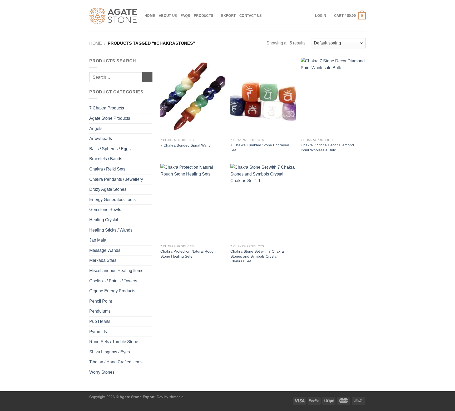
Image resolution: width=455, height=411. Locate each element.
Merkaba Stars (102, 260)
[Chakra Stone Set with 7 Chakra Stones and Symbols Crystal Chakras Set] (262, 203)
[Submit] (147, 77)
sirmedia (176, 397)
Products (203, 16)
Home (150, 16)
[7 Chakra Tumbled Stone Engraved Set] (262, 97)
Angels (95, 128)
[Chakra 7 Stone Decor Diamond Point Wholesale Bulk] (333, 97)
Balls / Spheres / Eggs (110, 149)
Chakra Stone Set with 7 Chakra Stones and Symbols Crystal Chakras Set (257, 256)
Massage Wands (104, 250)
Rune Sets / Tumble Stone (113, 341)
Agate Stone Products (109, 118)
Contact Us (250, 16)
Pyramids (98, 331)
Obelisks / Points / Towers (113, 281)
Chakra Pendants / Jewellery (116, 179)
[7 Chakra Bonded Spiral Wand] (192, 97)
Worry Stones (102, 372)
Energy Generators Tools (112, 199)
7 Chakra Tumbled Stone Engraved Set (259, 147)
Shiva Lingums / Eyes (109, 352)
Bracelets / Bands (105, 159)
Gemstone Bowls (105, 209)
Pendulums (100, 311)
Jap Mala (97, 240)
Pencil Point (100, 301)
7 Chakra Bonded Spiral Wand (185, 145)
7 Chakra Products (106, 108)
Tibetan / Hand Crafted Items (115, 362)
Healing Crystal (103, 220)
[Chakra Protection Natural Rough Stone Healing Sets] (192, 203)
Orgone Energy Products (112, 291)
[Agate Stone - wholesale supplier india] (113, 16)
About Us (168, 16)
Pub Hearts (99, 321)
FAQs (185, 16)
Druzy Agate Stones (107, 189)
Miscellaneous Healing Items (116, 270)
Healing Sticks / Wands (110, 230)
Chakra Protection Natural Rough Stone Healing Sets (188, 253)
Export (228, 16)
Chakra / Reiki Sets (107, 169)
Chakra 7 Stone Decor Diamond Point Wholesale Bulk (327, 147)
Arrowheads (100, 138)
